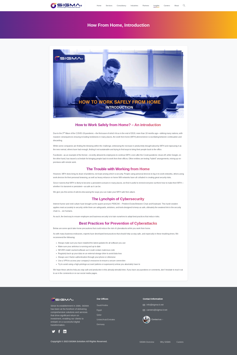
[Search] (184, 6)
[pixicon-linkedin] (65, 331)
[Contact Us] (146, 319)
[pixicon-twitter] (53, 331)
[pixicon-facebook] (59, 331)
